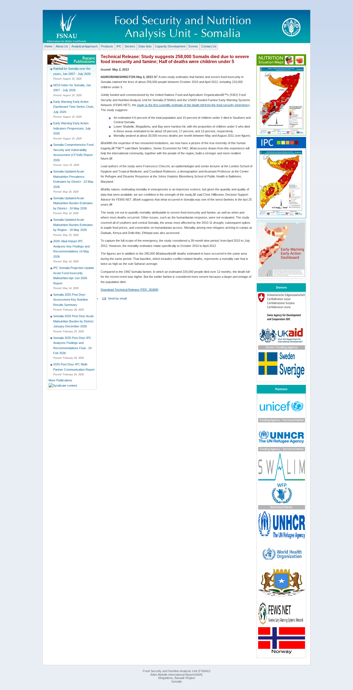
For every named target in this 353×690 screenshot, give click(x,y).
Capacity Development (170, 46)
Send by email (117, 298)
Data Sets (145, 46)
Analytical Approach (84, 46)
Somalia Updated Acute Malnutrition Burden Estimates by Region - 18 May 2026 (73, 224)
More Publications (60, 380)
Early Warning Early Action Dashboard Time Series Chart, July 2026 (73, 107)
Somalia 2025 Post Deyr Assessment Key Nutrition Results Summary (70, 299)
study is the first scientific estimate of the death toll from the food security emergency (193, 105)
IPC (118, 46)
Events (193, 46)
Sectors (130, 46)
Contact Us (208, 46)
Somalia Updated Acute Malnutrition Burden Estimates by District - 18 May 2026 (73, 203)
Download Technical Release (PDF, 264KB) (130, 289)
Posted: (58, 78)
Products (107, 46)
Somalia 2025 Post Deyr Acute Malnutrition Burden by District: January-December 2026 (73, 321)
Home (48, 46)
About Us (62, 46)
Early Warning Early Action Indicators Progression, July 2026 (72, 128)
